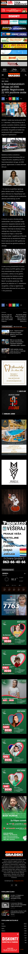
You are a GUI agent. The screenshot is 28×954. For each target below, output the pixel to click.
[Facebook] (3, 98)
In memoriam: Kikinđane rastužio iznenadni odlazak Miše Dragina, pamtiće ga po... (18, 905)
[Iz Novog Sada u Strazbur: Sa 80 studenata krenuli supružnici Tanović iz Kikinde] (5, 913)
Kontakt (21, 949)
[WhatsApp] (13, 98)
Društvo (6, 81)
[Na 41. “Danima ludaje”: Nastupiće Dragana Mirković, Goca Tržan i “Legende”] (5, 332)
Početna (3, 78)
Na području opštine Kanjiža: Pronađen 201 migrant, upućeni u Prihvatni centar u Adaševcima (20, 318)
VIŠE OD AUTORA (17, 326)
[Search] (26, 75)
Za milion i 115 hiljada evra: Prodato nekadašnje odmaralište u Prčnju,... (17, 897)
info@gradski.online (18, 881)
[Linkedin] (17, 98)
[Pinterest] (10, 98)
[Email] (21, 98)
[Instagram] (16, 885)
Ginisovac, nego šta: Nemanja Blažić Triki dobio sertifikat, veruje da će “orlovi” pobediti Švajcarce (7, 318)
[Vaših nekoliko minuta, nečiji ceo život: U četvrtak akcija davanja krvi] (5, 351)
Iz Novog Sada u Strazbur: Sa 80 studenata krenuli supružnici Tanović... (18, 912)
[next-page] (5, 357)
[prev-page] (3, 357)
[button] (2, 75)
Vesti (8, 78)
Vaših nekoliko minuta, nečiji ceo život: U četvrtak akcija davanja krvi (17, 351)
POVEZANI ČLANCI (7, 326)
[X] (6, 98)
